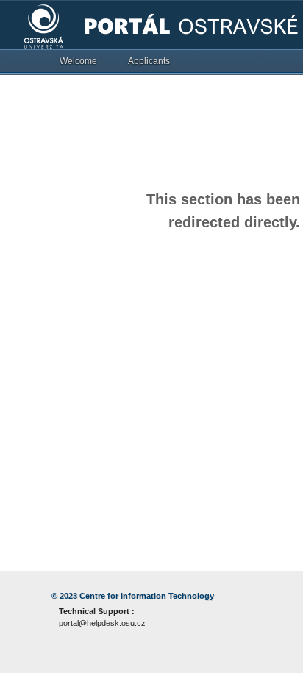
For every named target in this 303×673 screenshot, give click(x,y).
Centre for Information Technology (146, 595)
